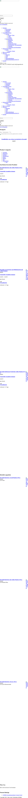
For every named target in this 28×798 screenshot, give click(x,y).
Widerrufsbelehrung (9, 58)
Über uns (5, 53)
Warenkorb (7, 30)
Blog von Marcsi (6, 52)
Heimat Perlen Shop (7, 48)
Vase (6, 162)
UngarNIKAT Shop (7, 32)
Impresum (7, 54)
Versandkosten (3, 179)
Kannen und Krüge (12, 43)
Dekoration (5, 153)
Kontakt (4, 60)
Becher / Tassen (11, 51)
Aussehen (5, 152)
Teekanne (10, 46)
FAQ (6, 57)
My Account (8, 29)
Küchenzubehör (8, 39)
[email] (0, 65)
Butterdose (10, 40)
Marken (4, 158)
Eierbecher (10, 42)
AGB (6, 56)
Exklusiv (5, 154)
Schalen (10, 37)
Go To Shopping (3, 24)
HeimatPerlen (6, 156)
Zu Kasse (7, 31)
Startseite (5, 28)
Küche (6, 49)
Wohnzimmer (5, 132)
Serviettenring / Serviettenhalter (15, 45)
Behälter (10, 41)
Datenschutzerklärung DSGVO (12, 59)
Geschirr (7, 34)
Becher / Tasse (11, 35)
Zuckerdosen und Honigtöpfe (14, 47)
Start (1, 132)
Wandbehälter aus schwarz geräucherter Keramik (14, 139)
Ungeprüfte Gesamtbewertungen (7, 171)
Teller (9, 36)
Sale (4, 159)
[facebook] (1, 65)
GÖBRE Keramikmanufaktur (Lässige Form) (12, 795)
